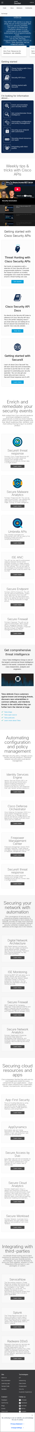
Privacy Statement (16, 1424)
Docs (12, 8)
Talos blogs (8, 712)
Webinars (19, 8)
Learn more (17, 382)
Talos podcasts (9, 718)
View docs (17, 331)
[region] (17, 1422)
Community (28, 8)
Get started (17, 281)
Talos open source (10, 715)
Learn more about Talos (12, 720)
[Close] (32, 1415)
